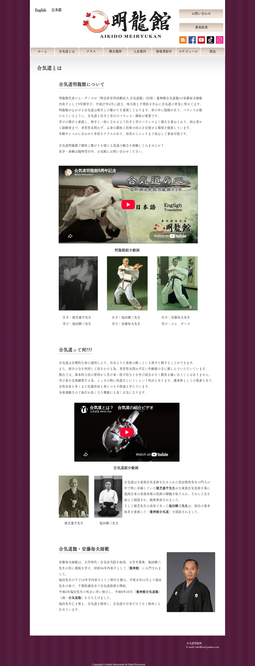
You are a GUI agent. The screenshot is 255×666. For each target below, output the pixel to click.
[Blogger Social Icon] (183, 40)
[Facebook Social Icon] (192, 40)
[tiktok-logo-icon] (210, 40)
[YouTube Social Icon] (201, 40)
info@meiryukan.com (207, 647)
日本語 (56, 9)
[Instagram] (219, 40)
